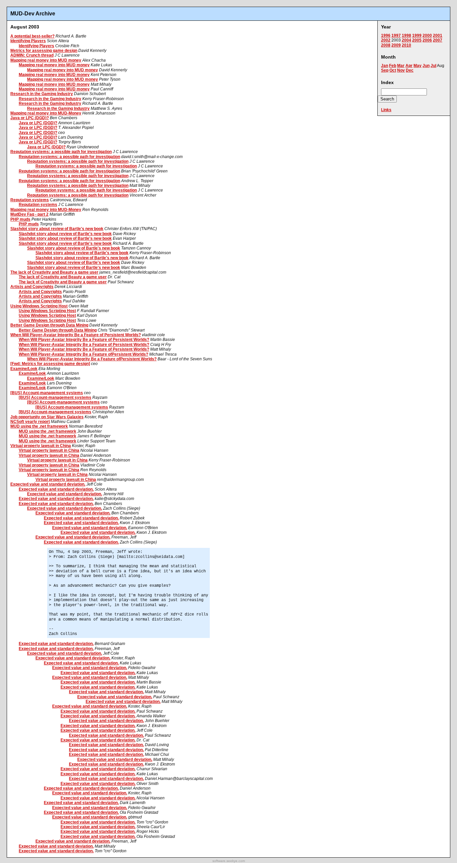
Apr (409, 65)
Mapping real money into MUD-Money (45, 113)
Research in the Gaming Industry (41, 93)
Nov (401, 70)
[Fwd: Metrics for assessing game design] (50, 363)
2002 (385, 40)
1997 (396, 35)
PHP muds (20, 219)
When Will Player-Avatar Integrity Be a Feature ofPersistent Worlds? (83, 354)
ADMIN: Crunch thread (32, 55)
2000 (427, 35)
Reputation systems (29, 200)
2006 (427, 40)
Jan (384, 65)
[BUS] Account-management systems (46, 392)
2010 (406, 45)
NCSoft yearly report (30, 421)
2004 (406, 40)
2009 (396, 45)
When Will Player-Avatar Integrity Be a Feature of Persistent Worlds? (75, 335)
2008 (385, 45)
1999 (417, 35)
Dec (410, 70)
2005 (417, 40)
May (418, 65)
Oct (392, 70)
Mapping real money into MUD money (45, 60)
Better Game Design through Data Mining (49, 325)
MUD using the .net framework (39, 426)
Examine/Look (23, 368)
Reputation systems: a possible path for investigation (61, 151)
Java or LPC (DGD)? (29, 118)
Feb (392, 65)
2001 (437, 35)
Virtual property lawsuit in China (40, 445)
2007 (437, 40)
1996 (385, 35)
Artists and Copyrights (32, 286)
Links (386, 109)
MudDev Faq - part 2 (29, 214)
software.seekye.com (228, 861)
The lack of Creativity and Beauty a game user (54, 272)
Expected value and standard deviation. (47, 484)
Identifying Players (28, 41)
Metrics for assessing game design (43, 50)
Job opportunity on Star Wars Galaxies (47, 417)
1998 (406, 35)
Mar (400, 65)
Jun (426, 65)
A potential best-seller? (32, 36)
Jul (433, 65)
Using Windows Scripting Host (39, 306)
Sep (384, 70)
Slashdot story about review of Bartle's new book (56, 228)
